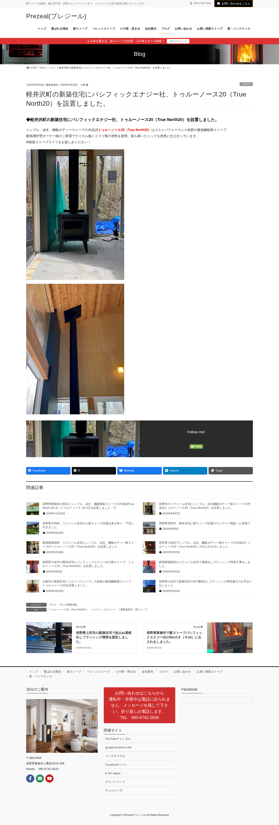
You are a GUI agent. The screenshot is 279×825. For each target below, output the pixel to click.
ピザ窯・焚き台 (126, 671)
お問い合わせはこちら (236, 3)
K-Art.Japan (113, 773)
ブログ (246, 84)
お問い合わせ (182, 671)
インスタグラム (115, 755)
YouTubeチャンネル (118, 738)
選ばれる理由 (52, 671)
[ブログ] (49, 637)
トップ (33, 671)
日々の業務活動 (68, 604)
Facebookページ (116, 764)
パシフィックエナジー (103, 609)
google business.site (118, 747)
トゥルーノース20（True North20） (124, 130)
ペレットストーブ (98, 671)
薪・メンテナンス (40, 676)
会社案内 (147, 671)
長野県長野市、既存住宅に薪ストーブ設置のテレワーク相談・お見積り (204, 523)
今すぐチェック (178, 41)
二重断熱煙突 (125, 609)
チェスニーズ (113, 790)
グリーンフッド (115, 781)
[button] (139, 705)
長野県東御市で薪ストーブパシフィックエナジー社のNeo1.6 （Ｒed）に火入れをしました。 (174, 637)
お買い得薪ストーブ (209, 671)
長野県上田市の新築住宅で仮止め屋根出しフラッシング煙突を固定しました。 (104, 637)
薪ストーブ (141, 609)
